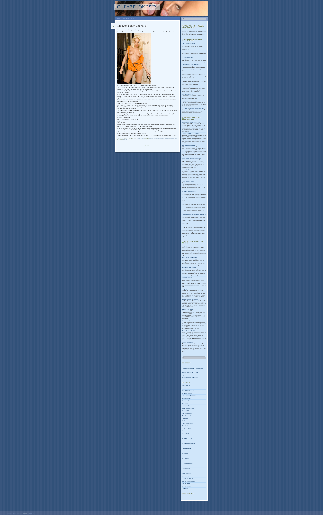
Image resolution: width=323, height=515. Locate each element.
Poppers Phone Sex (186, 468)
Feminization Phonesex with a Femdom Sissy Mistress (193, 108)
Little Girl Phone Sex (186, 456)
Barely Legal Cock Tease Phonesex (189, 246)
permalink (125, 139)
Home (118, 18)
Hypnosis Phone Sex (186, 448)
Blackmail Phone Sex (186, 398)
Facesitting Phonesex (186, 425)
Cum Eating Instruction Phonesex (189, 420)
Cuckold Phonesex (186, 73)
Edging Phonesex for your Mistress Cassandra (191, 158)
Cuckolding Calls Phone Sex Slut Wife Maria (191, 122)
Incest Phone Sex (185, 450)
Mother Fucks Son (165, 138)
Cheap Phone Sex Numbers (188, 408)
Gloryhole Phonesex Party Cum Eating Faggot (191, 64)
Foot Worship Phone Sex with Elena (189, 101)
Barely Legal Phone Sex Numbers (189, 395)
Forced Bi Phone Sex (186, 435)
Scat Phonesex (185, 471)
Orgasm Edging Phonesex (187, 463)
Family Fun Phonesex (186, 428)
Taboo (175, 138)
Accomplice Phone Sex (187, 277)
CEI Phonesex (185, 403)
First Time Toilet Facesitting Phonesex (190, 372)
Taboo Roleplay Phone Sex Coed (189, 267)
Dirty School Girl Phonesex (187, 309)
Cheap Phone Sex (137, 7)
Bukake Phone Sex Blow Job (188, 181)
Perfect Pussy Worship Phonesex (189, 191)
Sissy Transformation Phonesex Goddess (126, 150)
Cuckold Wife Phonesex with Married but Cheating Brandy (194, 214)
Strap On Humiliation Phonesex (188, 481)
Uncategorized (185, 488)
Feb (114, 25)
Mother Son (171, 138)
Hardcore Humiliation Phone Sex (188, 43)
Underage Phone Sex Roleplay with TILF (190, 299)
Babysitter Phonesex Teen (187, 342)
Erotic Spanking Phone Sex (187, 94)
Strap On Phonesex (186, 483)
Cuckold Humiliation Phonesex (188, 415)
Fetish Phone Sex (185, 433)
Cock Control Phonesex (187, 413)
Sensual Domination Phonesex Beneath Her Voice (192, 52)
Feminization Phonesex (187, 430)
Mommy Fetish (152, 138)
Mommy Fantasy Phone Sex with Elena (190, 365)
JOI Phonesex (185, 453)
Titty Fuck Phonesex (186, 486)
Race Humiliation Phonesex (187, 320)
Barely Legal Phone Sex (187, 393)
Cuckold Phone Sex (186, 418)
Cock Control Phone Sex (187, 410)
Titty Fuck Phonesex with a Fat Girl (189, 375)
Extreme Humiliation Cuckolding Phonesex (190, 225)
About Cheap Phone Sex (128, 18)
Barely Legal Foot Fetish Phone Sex (189, 257)
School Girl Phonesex (186, 473)
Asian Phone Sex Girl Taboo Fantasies (169, 150)
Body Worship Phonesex (187, 400)
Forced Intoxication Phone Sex (188, 443)
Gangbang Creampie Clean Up (188, 87)
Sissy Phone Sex (185, 476)
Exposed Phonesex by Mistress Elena (190, 377)
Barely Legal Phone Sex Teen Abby (189, 289)
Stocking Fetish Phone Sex (187, 478)
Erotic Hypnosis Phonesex (187, 423)
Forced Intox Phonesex (187, 80)
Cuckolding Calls (188, 119)
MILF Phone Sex (140, 138)
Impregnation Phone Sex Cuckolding (189, 169)
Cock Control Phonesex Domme (188, 145)
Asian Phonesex (185, 388)
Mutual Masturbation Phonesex (188, 461)
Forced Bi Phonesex (188, 40)
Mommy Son (158, 138)
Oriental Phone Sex (186, 466)
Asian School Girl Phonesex (188, 390)
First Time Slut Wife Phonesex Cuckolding (190, 133)
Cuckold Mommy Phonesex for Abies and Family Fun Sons (194, 202)
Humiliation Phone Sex (186, 445)
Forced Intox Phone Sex (187, 438)
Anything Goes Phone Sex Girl (188, 330)
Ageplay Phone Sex (186, 385)
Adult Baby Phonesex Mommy (188, 57)
